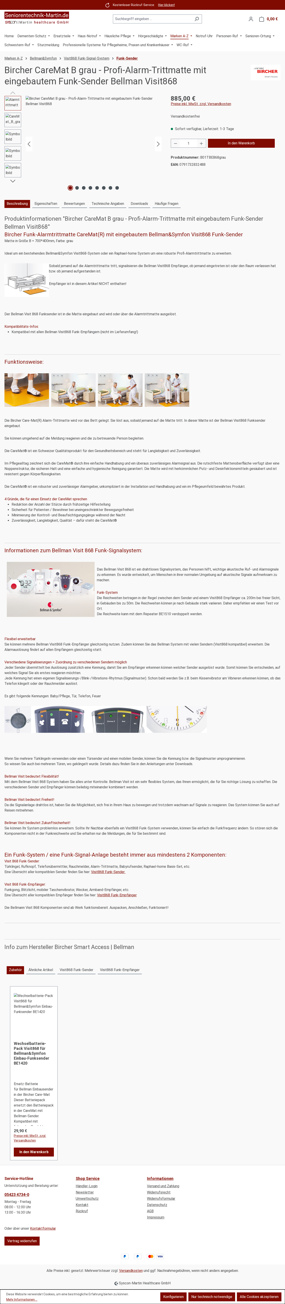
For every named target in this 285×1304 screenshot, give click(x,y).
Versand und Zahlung (163, 1186)
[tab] (17, 204)
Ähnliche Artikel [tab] (40, 970)
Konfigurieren (173, 1297)
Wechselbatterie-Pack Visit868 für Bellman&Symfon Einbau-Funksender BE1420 (31, 1053)
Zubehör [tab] (15, 970)
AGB (150, 1211)
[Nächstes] (158, 144)
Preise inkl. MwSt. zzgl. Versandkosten (201, 104)
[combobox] (152, 19)
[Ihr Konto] (251, 19)
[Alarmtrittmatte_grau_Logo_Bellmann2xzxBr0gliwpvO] (94, 144)
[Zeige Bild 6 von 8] (104, 188)
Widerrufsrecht (159, 1192)
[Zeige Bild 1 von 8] (70, 188)
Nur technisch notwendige (211, 1297)
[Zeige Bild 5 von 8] (97, 188)
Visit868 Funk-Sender (108, 872)
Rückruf (82, 1211)
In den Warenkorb (241, 143)
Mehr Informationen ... (21, 1299)
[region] (83, 144)
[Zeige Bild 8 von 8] (117, 188)
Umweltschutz (87, 1198)
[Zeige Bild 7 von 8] (110, 188)
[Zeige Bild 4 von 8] (90, 188)
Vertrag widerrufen (22, 1241)
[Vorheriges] (29, 144)
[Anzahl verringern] (175, 143)
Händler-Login (87, 1186)
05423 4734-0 (16, 1194)
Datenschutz (157, 1205)
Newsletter (85, 1192)
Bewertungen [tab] (74, 203)
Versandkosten (131, 1271)
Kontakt (82, 1205)
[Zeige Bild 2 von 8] (77, 188)
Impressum (155, 1217)
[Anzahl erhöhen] (201, 143)
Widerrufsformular (161, 1198)
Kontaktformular (43, 1228)
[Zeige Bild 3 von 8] (84, 188)
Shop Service (88, 1178)
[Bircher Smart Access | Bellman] (266, 76)
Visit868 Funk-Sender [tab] (76, 970)
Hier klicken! (166, 5)
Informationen (160, 1178)
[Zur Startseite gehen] (36, 18)
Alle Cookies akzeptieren (259, 1297)
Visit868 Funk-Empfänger (117, 895)
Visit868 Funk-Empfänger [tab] (120, 970)
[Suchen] (196, 19)
